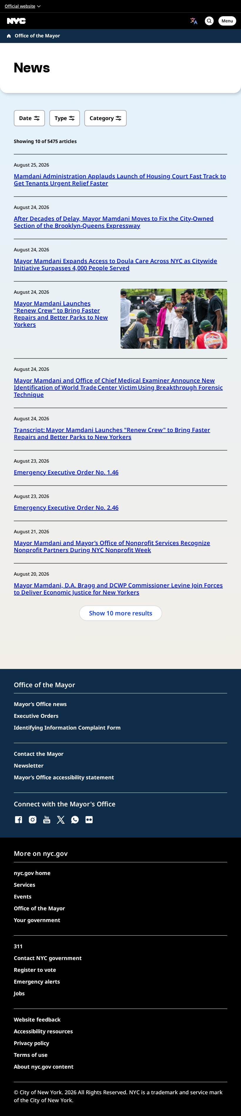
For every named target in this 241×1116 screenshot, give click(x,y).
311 (18, 946)
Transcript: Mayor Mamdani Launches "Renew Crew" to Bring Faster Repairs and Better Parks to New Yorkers (112, 433)
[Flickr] (89, 819)
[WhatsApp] (75, 819)
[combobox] (194, 21)
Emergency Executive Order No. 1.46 (66, 472)
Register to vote (35, 969)
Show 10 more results (120, 613)
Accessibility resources (43, 1031)
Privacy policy (31, 1043)
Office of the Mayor (37, 35)
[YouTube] (46, 819)
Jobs (19, 993)
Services (24, 884)
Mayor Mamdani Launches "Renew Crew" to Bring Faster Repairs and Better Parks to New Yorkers (61, 314)
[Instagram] (32, 819)
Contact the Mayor (38, 753)
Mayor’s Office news (40, 704)
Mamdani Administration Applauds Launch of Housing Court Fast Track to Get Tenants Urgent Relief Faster (120, 180)
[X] (61, 819)
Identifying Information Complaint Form (67, 727)
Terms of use (31, 1054)
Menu (227, 21)
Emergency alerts (37, 981)
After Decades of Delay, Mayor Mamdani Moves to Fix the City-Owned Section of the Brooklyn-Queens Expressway (114, 222)
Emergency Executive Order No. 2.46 (66, 507)
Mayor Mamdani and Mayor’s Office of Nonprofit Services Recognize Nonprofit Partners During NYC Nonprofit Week (112, 546)
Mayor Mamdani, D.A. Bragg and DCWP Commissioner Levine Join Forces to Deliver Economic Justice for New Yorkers (118, 589)
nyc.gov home (32, 872)
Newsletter (28, 765)
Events (22, 896)
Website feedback (37, 1019)
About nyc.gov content (43, 1066)
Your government (37, 920)
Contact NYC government (48, 957)
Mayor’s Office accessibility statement (64, 777)
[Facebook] (18, 819)
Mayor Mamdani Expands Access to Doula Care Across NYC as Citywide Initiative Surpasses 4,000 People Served (115, 265)
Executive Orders (36, 715)
